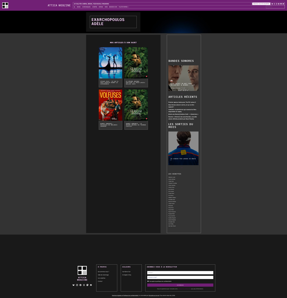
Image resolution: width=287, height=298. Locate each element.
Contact (100, 281)
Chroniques (86, 7)
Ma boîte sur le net (154, 295)
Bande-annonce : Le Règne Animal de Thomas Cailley (136, 125)
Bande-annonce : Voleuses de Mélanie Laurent (108, 125)
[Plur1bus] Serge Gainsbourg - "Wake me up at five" (183, 78)
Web (106, 7)
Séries (101, 7)
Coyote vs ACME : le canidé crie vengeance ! (183, 148)
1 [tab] (176, 93)
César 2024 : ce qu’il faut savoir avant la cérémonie (109, 83)
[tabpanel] (183, 78)
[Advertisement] (185, 46)
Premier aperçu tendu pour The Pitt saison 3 (182, 102)
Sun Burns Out (126, 271)
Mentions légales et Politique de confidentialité (125, 295)
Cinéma (94, 7)
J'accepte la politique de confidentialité (160, 281)
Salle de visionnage (103, 275)
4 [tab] (185, 93)
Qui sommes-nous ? (103, 271)
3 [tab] (182, 93)
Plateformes (123, 7)
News (78, 7)
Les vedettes (101, 278)
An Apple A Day (126, 275)
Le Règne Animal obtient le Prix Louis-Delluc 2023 (136, 83)
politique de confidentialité (184, 288)
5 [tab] (188, 93)
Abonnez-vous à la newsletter (261, 3)
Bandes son (113, 7)
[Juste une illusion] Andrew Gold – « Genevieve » (183, 114)
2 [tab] (179, 93)
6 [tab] (191, 93)
